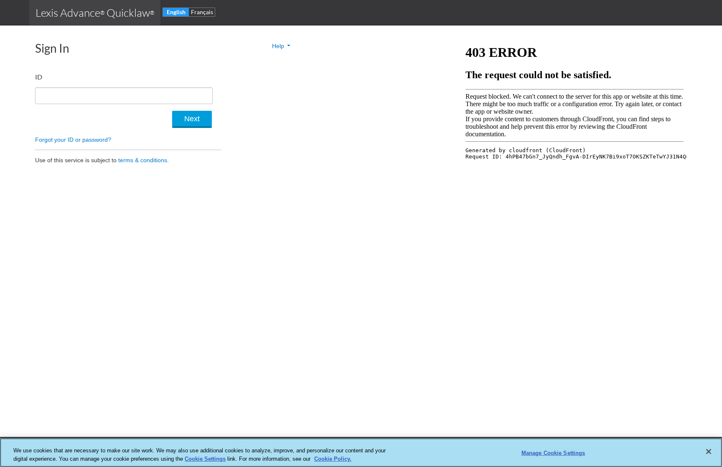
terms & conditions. (143, 160)
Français (202, 11)
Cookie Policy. (332, 458)
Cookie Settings (205, 458)
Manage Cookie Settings (553, 453)
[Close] (708, 451)
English (176, 11)
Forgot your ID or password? (73, 139)
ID (38, 77)
